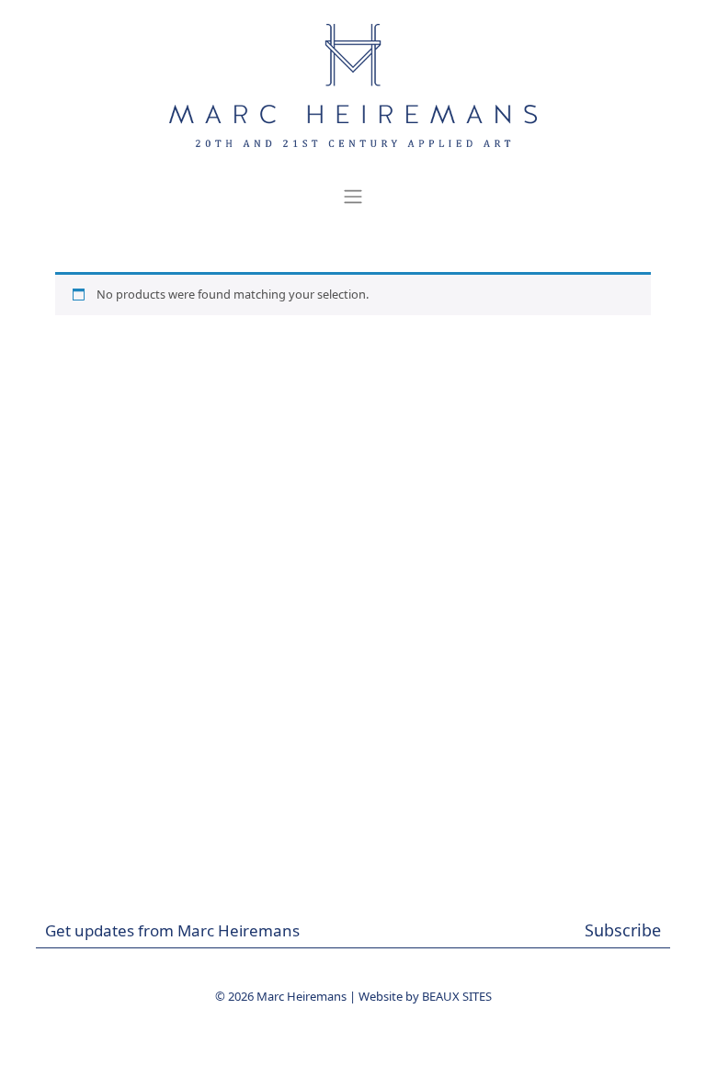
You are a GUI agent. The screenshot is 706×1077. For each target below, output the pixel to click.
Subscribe (623, 930)
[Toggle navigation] (353, 196)
